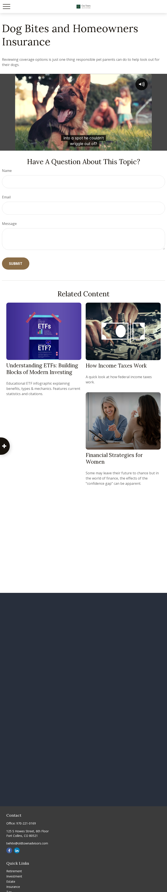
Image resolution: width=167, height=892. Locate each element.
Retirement (14, 871)
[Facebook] (9, 850)
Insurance (13, 887)
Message (9, 223)
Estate (10, 881)
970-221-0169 (26, 823)
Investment (14, 876)
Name (7, 170)
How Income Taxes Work (116, 365)
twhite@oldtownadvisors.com (27, 843)
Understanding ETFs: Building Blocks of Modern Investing (42, 369)
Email (6, 197)
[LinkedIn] (17, 850)
